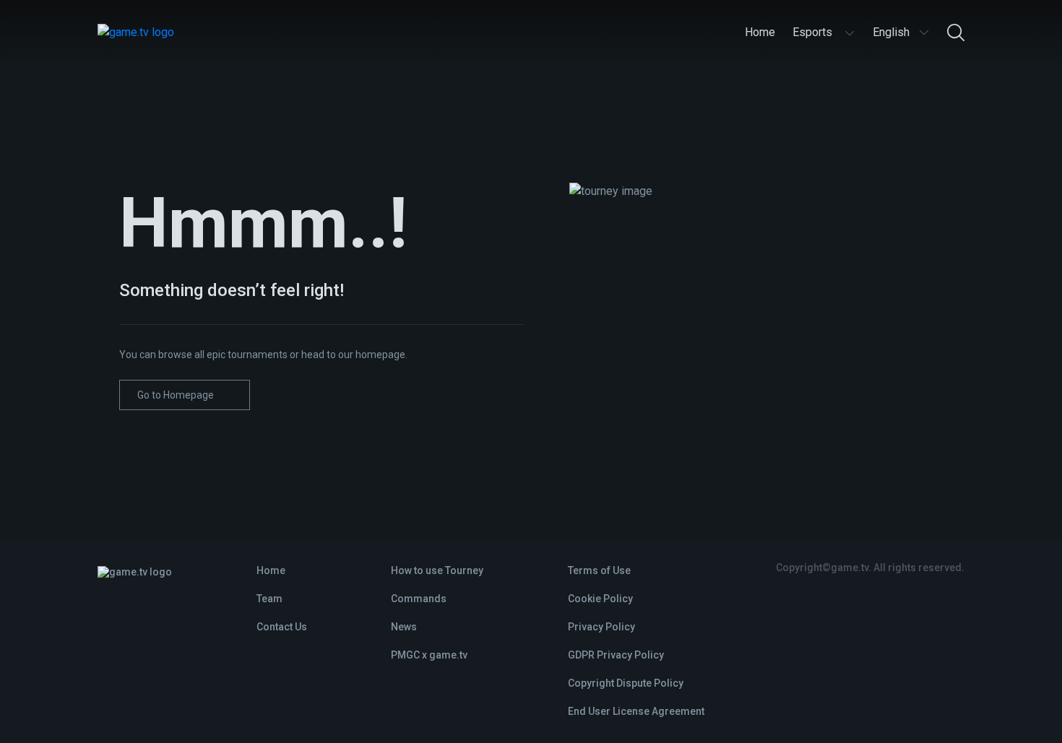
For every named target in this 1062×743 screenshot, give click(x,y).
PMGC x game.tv (429, 655)
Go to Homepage (175, 395)
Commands (418, 598)
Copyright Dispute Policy (625, 683)
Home (270, 570)
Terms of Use (599, 570)
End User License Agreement (636, 711)
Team (269, 598)
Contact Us (281, 627)
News (404, 627)
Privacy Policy (601, 627)
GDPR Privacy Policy (616, 655)
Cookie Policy (600, 598)
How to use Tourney (437, 570)
